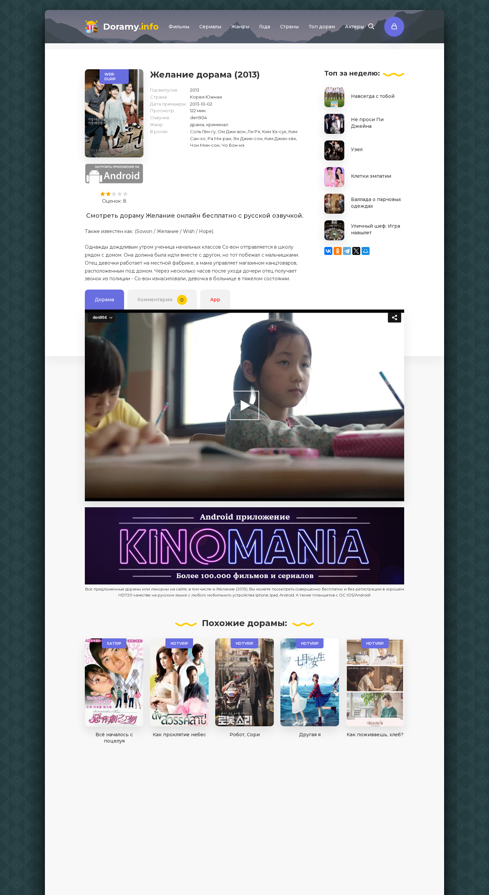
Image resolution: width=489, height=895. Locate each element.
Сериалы (210, 27)
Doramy (131, 26)
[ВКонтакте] (328, 251)
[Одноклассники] (338, 251)
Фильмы (179, 27)
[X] (356, 251)
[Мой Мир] (366, 251)
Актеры (354, 27)
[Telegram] (347, 251)
